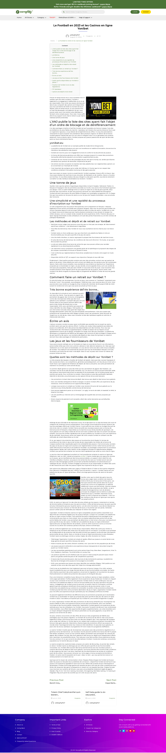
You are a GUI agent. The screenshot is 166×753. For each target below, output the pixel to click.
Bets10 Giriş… (55, 683)
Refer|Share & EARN (66, 17)
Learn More (107, 7)
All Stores (28, 17)
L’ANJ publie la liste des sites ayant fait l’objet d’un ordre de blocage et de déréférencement (65, 50)
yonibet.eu (55, 55)
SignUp (146, 12)
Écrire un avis (56, 75)
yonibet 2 (83, 456)
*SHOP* (52, 17)
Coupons (89, 36)
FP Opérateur (56, 89)
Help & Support (84, 17)
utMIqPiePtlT (75, 35)
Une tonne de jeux (58, 57)
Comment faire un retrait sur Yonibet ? (65, 68)
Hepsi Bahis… (110, 683)
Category (40, 17)
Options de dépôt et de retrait (62, 92)
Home (19, 17)
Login (135, 12)
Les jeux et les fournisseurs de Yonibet (65, 78)
